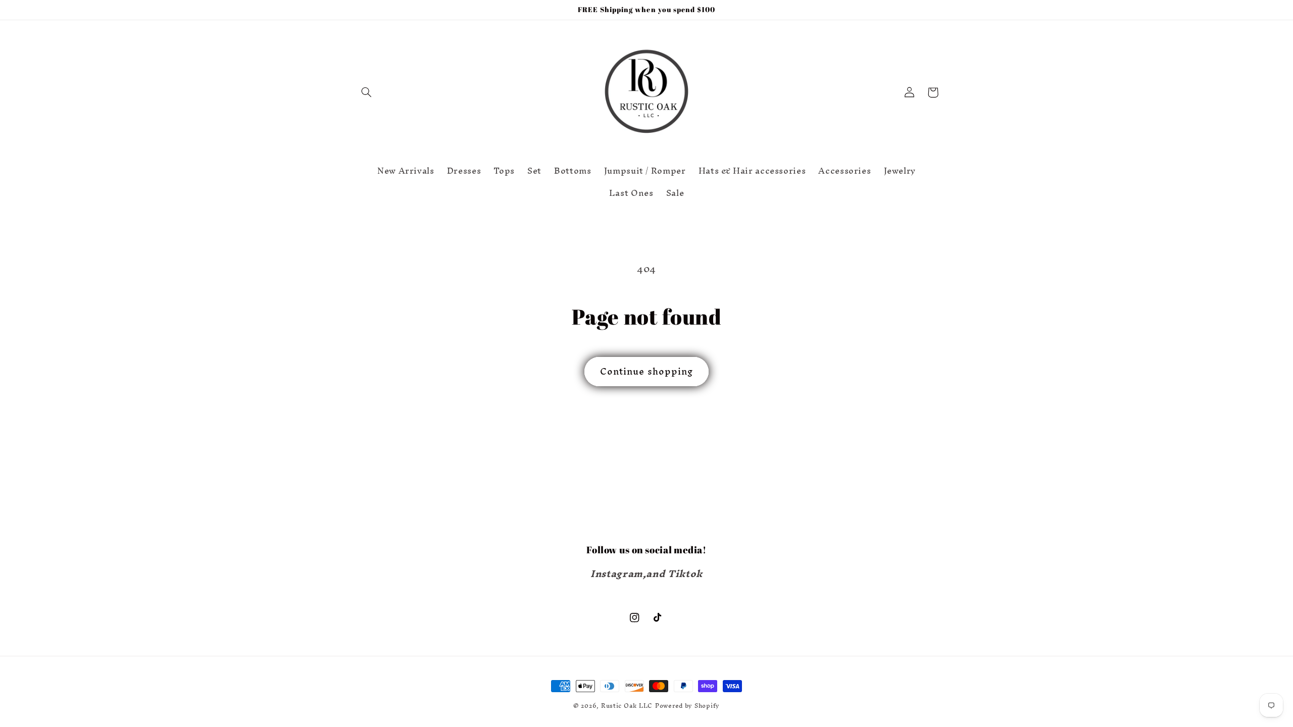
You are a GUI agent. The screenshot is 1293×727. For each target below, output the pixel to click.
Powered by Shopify (687, 705)
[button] (366, 92)
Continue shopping (646, 371)
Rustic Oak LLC (627, 705)
